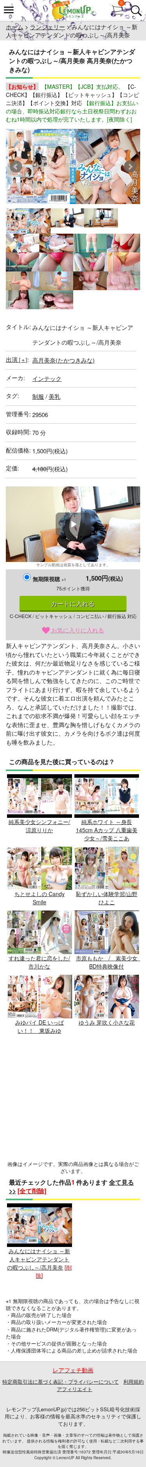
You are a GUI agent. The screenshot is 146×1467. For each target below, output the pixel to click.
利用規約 (133, 1381)
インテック (47, 378)
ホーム (14, 27)
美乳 (54, 396)
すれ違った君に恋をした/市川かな (39, 962)
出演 (16, 359)
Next (130, 166)
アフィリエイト (74, 1389)
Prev (16, 166)
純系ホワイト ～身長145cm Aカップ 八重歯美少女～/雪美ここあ (106, 830)
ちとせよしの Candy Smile (39, 898)
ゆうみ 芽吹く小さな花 (107, 1022)
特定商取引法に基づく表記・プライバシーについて (60, 1381)
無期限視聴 (49, 579)
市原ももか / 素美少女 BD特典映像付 (109, 962)
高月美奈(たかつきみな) (63, 360)
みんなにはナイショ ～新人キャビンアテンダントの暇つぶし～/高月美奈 (38, 1259)
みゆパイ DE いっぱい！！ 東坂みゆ (39, 1026)
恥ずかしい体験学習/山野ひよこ (106, 898)
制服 (38, 396)
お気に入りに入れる (77, 630)
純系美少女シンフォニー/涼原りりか (39, 826)
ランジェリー (47, 27)
